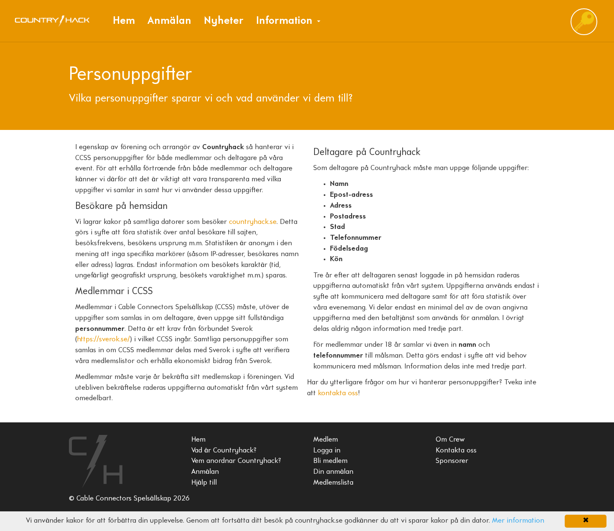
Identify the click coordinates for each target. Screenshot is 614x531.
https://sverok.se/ (103, 339)
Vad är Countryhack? (223, 451)
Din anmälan (333, 472)
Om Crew (450, 440)
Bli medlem (330, 461)
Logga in (326, 451)
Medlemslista (333, 483)
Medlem (325, 440)
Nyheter (224, 21)
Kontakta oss (456, 451)
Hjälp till (204, 483)
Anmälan (169, 21)
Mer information (518, 521)
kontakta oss (338, 393)
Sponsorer (452, 461)
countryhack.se (253, 222)
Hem (124, 21)
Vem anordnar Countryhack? (236, 461)
